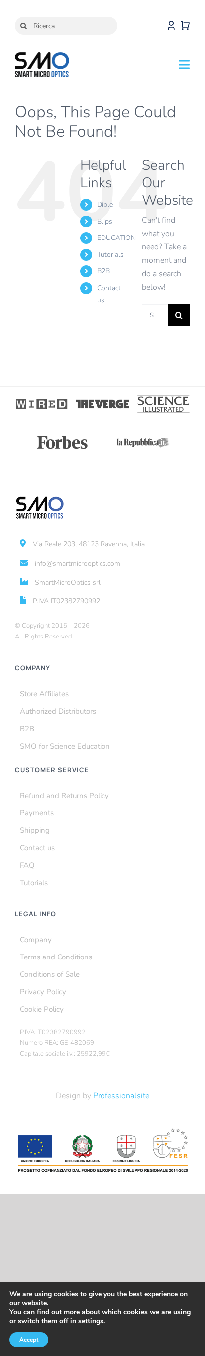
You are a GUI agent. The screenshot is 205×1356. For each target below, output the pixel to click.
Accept (28, 1340)
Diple (105, 204)
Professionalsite (121, 1095)
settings (90, 1321)
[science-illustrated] (163, 398)
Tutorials (110, 254)
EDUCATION (116, 237)
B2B (103, 271)
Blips (104, 221)
